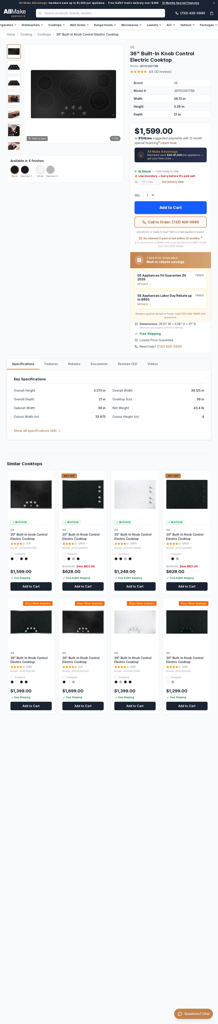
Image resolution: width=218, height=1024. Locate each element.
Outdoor (185, 25)
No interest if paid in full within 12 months (172, 238)
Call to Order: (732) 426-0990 (173, 222)
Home (11, 34)
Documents (99, 364)
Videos (153, 364)
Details (142, 283)
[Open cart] (212, 13)
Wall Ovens (78, 25)
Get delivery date (173, 181)
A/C (169, 25)
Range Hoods (103, 25)
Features (51, 364)
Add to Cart (170, 207)
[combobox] (100, 13)
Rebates (74, 364)
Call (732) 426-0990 (187, 313)
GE (132, 47)
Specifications (23, 364)
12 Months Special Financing (180, 2)
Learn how (168, 143)
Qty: (138, 195)
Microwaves (129, 25)
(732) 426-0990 (169, 346)
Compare (20, 553)
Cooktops (55, 25)
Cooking (26, 34)
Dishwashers (31, 25)
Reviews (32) (127, 364)
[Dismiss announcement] (214, 3)
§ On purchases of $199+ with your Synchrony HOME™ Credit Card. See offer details (171, 244)
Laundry (152, 25)
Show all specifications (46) (35, 430)
